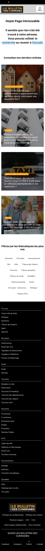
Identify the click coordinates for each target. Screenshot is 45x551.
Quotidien (31, 276)
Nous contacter (35, 525)
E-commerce (6, 417)
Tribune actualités (28, 270)
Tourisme (13, 270)
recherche (8, 42)
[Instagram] (5, 2)
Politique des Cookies (34, 515)
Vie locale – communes (17, 288)
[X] (8, 2)
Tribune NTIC (22, 294)
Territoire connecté (8, 454)
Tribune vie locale (17, 276)
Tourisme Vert (7, 402)
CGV (27, 520)
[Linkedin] (12, 2)
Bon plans (5, 338)
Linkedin (40, 544)
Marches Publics (7, 432)
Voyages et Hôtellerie (10, 354)
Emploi (4, 425)
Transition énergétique (10, 473)
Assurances (5, 414)
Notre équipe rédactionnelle (15, 525)
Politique (33, 288)
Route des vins (7, 347)
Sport (3, 328)
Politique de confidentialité (12, 515)
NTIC (3, 438)
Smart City (5, 451)
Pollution (5, 469)
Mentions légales (16, 520)
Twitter (29, 544)
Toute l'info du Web (9, 313)
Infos (16, 264)
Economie (9, 258)
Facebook (5, 544)
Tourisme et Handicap (9, 391)
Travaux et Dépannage (10, 358)
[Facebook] (2, 2)
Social (3, 364)
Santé (31, 282)
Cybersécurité (6, 443)
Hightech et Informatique (11, 447)
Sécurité (4, 332)
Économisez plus (7, 421)
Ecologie (4, 466)
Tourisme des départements (12, 395)
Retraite (4, 373)
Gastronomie (6, 343)
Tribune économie (18, 282)
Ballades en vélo (7, 384)
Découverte (5, 388)
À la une (4, 308)
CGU (33, 520)
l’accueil (37, 42)
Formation (5, 428)
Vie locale (20, 258)
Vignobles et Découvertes (11, 350)
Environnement (34, 258)
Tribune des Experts (30, 264)
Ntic (8, 264)
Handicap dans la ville (9, 488)
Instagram (18, 544)
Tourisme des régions (9, 399)
